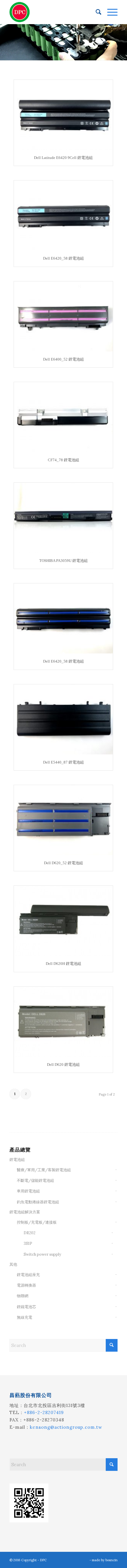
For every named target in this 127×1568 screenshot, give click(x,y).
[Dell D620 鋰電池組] (63, 1022)
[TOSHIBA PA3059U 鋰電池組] (63, 518)
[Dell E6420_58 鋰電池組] (63, 215)
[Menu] (109, 12)
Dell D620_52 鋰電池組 (63, 863)
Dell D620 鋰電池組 (63, 1064)
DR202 (29, 1232)
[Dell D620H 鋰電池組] (63, 921)
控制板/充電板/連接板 (37, 1222)
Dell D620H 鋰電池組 (63, 963)
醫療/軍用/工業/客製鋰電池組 (44, 1169)
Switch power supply (42, 1254)
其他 (13, 1264)
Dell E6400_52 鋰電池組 (63, 359)
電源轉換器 (26, 1285)
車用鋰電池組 (28, 1191)
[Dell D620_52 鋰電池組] (63, 820)
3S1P (28, 1243)
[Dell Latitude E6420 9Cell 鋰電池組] (63, 115)
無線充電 (24, 1317)
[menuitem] (95, 12)
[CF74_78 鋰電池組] (63, 417)
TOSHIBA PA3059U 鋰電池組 (63, 560)
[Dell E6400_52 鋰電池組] (63, 316)
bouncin (111, 1560)
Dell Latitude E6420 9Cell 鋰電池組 (63, 157)
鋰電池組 (17, 1159)
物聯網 (22, 1295)
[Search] (95, 12)
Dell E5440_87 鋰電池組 (63, 762)
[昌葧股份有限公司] (52, 12)
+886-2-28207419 (44, 1412)
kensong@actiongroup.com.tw (66, 1427)
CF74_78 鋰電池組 (63, 460)
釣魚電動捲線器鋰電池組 (38, 1201)
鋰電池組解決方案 (24, 1211)
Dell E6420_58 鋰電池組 (63, 258)
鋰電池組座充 (28, 1274)
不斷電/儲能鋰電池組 (35, 1180)
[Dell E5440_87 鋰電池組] (63, 719)
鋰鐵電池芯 (26, 1306)
